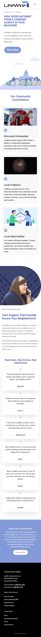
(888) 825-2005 (20, 585)
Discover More (20, 552)
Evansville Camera (21, 633)
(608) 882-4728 (18, 587)
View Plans (13, 50)
